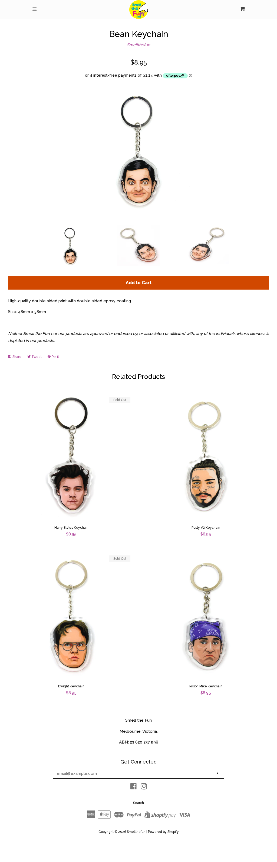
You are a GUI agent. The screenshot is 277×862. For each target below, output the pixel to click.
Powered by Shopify (163, 832)
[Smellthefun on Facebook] (133, 787)
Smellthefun (138, 44)
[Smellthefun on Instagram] (144, 787)
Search (138, 803)
